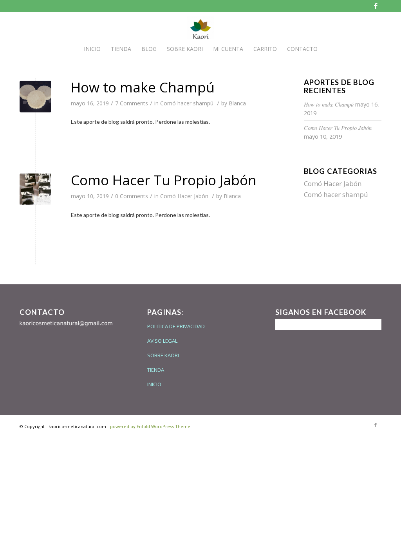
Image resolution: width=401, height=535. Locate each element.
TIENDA (155, 369)
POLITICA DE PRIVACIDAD (176, 326)
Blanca (237, 103)
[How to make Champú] (35, 96)
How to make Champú (143, 87)
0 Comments (131, 196)
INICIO (154, 384)
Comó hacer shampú (186, 103)
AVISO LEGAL (162, 340)
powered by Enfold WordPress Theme (150, 426)
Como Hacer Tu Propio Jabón (163, 180)
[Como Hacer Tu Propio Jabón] (35, 189)
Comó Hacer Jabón (184, 196)
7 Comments (131, 103)
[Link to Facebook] (375, 6)
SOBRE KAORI (163, 355)
